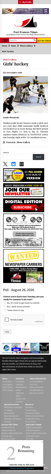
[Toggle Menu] (5, 40)
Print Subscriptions (33, 430)
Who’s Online (9, 413)
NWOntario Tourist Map (13, 407)
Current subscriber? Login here (22, 468)
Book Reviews (21, 387)
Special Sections (11, 404)
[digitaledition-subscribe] (23, 205)
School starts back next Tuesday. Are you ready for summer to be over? (23, 298)
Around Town (21, 398)
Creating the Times (32, 419)
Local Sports (7, 384)
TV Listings (8, 410)
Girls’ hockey (15, 64)
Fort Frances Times (26, 32)
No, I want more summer (18, 306)
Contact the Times (9, 424)
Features (20, 378)
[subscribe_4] (23, 190)
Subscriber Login (32, 436)
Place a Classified (36, 387)
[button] (20, 2)
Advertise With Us (36, 390)
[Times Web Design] (35, 348)
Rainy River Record (11, 416)
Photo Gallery (10, 59)
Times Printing (30, 410)
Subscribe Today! (33, 424)
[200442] (23, 230)
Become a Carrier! (36, 393)
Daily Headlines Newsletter (36, 433)
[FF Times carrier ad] (23, 266)
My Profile (27, 2)
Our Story (29, 407)
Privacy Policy (30, 421)
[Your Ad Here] (44, 348)
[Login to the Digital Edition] (16, 348)
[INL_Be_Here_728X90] (25, 11)
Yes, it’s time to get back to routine (23, 302)
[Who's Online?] (6, 348)
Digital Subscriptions (34, 427)
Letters (18, 390)
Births (18, 396)
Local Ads (33, 384)
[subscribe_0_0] (23, 175)
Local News (6, 381)
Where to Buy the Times (34, 416)
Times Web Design (32, 413)
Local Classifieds (36, 381)
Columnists (20, 381)
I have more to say (15, 310)
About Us (29, 404)
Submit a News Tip (8, 430)
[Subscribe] (25, 348)
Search (6, 152)
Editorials (19, 384)
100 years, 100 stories (12, 419)
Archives (7, 421)
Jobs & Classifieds (38, 378)
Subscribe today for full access (21, 464)
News (4, 378)
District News (7, 387)
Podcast (19, 401)
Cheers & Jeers (7, 436)
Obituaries (20, 393)
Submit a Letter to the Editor (12, 433)
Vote (7, 332)
